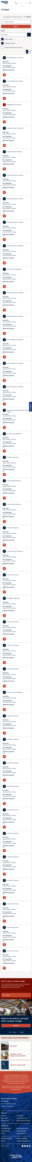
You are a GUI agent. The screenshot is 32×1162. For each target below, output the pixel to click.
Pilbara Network (21, 1133)
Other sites (5, 1126)
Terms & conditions (22, 1138)
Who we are (4, 1118)
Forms (3, 1133)
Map (29, 51)
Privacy (3, 1141)
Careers (3, 1115)
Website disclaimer (6, 1138)
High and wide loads (22, 1128)
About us (4, 1113)
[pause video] (22, 1032)
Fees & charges (5, 1131)
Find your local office (7, 1106)
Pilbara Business (21, 1131)
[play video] (21, 1032)
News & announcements (23, 1120)
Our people (20, 1115)
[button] (30, 406)
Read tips (16, 1025)
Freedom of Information (23, 1141)
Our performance (22, 1118)
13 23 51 (6, 1101)
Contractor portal (6, 1128)
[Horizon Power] (5, 2)
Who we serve (5, 1120)
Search (16, 26)
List (27, 51)
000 (14, 1103)
